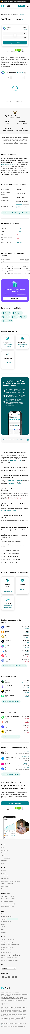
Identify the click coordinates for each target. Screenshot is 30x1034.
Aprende (3, 932)
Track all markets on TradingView (15, 101)
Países (3, 863)
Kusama (7, 763)
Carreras (9, 919)
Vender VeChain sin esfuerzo (22, 345)
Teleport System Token (12, 716)
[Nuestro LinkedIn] (9, 976)
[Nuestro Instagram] (12, 976)
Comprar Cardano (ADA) (8, 904)
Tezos (7, 768)
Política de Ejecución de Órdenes (10, 955)
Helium (7, 726)
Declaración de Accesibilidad (9, 957)
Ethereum (8, 640)
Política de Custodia (6, 952)
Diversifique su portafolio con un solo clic (22, 587)
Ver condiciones (21, 294)
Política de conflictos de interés (10, 944)
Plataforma (4, 852)
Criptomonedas (5, 858)
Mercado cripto (5, 878)
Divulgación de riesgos (7, 942)
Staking (3, 873)
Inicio (2, 847)
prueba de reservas (12, 396)
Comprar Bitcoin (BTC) (7, 896)
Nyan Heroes (8, 730)
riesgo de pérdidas (23, 137)
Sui (6, 650)
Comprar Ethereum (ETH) (8, 898)
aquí (2, 1024)
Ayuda (3, 924)
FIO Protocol (8, 685)
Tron (6, 655)
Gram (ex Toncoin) (10, 757)
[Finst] (5, 6)
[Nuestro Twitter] (2, 976)
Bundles (3, 870)
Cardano (7, 626)
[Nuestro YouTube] (6, 976)
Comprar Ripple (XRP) (7, 901)
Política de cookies (6, 950)
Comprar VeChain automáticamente (8, 606)
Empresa (3, 914)
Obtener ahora (15, 298)
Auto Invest (4, 876)
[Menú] (28, 6)
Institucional (4, 850)
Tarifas (3, 855)
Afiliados (3, 927)
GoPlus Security (9, 695)
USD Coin (7, 659)
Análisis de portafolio (7, 883)
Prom (6, 721)
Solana (7, 645)
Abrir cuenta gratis (15, 803)
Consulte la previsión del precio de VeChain (8, 364)
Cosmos (7, 752)
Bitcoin (7, 631)
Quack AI (7, 690)
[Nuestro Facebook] (16, 976)
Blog (2, 929)
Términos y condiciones (7, 939)
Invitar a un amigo (6, 921)
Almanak (7, 681)
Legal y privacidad (24, 1019)
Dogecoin (7, 636)
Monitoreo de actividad (7, 889)
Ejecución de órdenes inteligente (10, 881)
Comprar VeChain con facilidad (8, 345)
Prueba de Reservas (7, 916)
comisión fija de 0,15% (15, 391)
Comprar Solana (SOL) (7, 906)
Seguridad (4, 860)
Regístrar (21, 6)
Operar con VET (15, 42)
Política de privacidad (7, 947)
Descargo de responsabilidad (9, 960)
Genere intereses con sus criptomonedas (8, 589)
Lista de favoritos (6, 886)
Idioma (3, 965)
